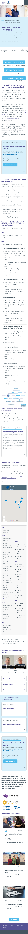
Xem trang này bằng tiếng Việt (14, 78)
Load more (14, 919)
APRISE (14, 51)
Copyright (4, 925)
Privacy (12, 925)
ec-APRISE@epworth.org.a (13, 118)
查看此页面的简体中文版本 (14, 70)
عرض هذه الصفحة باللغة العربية (14, 62)
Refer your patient (10, 164)
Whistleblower (20, 925)
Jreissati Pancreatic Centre (12, 20)
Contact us (4, 927)
